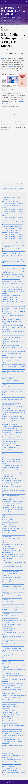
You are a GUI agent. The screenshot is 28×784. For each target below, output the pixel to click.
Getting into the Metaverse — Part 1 (10, 299)
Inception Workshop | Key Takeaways (11, 733)
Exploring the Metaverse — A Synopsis (11, 226)
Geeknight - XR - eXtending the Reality (11, 472)
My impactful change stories (9, 710)
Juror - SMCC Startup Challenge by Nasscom (13, 584)
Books (3, 560)
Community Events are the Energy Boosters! (12, 507)
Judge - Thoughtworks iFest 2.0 (9, 443)
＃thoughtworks (4, 188)
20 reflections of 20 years (8, 622)
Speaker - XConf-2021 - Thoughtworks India (12, 445)
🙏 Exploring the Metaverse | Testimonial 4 (12, 221)
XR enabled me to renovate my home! (11, 469)
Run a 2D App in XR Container (9, 519)
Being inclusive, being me (8, 628)
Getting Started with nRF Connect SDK (11, 697)
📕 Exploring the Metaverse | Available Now (12, 248)
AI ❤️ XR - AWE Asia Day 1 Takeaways (11, 319)
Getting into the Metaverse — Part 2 (10, 297)
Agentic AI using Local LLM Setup (10, 643)
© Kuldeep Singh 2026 (8, 782)
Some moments (6, 657)
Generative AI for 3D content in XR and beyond (13, 351)
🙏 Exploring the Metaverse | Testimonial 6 (12, 219)
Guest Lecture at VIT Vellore (9, 434)
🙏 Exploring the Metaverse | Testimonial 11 (12, 238)
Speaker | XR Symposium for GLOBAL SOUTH (13, 289)
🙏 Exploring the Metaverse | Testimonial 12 (12, 236)
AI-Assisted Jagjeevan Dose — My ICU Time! (13, 646)
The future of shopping (7, 394)
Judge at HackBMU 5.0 (7, 579)
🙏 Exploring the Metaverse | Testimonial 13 (12, 234)
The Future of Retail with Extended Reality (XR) (13, 335)
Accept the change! (6, 749)
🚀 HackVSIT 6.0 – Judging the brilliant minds (13, 501)
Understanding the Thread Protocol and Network (13, 607)
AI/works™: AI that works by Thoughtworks (12, 554)
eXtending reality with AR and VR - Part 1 (12, 476)
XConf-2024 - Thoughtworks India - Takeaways (13, 397)
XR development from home (9, 478)
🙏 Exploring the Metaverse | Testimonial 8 (12, 211)
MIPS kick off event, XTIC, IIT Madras (11, 201)
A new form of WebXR (7, 720)
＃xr (2, 183)
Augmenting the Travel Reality (9, 530)
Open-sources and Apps (8, 548)
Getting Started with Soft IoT (9, 615)
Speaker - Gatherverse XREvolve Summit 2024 (13, 268)
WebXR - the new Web (7, 524)
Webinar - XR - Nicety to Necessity (10, 511)
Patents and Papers (7, 630)
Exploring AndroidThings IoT (9, 761)
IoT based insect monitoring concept (11, 751)
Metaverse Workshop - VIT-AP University (12, 380)
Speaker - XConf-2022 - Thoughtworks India (12, 432)
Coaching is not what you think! (9, 712)
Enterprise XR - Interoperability (9, 526)
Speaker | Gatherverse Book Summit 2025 (12, 287)
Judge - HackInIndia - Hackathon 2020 (11, 595)
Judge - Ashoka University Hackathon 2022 (12, 577)
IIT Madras (10, 66)
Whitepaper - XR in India (8, 90)
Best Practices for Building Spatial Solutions (12, 465)
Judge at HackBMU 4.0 (7, 581)
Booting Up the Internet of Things (10, 618)
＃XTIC (21, 183)
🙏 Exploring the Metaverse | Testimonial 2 (12, 224)
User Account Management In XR (10, 522)
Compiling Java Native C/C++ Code (10, 770)
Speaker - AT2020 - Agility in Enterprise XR (12, 459)
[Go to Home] (2, 1)
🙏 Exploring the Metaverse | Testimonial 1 (12, 228)
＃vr (8, 183)
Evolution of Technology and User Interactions (13, 532)
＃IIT (17, 183)
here (9, 129)
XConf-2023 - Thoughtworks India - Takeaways (13, 418)
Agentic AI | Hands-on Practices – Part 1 (11, 648)
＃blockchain (8, 186)
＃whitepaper (21, 188)
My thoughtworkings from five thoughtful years (13, 702)
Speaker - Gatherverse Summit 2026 (11, 279)
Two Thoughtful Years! (7, 718)
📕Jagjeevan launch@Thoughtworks (11, 345)
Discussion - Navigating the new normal (11, 449)
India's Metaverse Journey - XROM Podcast (12, 301)
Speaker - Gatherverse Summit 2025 (11, 295)
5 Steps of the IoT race (7, 753)
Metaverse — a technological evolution (11, 253)
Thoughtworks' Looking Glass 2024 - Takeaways (13, 306)
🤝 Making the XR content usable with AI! (12, 337)
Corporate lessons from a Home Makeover (12, 509)
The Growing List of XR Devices (10, 517)
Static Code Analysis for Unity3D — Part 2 (12, 729)
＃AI (20, 186)
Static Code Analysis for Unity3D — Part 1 (12, 731)
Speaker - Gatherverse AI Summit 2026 (11, 281)
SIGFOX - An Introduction (8, 766)
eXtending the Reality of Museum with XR (12, 430)
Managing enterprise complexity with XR (12, 441)
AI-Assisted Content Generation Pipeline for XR (13, 369)
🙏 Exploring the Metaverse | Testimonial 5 (12, 203)
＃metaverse (13, 183)
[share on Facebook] (2, 30)
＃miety (3, 186)
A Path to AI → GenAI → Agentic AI (10, 663)
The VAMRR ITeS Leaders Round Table (11, 375)
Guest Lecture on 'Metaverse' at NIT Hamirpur (13, 389)
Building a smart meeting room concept (11, 759)
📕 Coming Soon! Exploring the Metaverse (12, 274)
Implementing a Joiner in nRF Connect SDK (12, 689)
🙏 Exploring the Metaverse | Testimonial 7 (12, 217)
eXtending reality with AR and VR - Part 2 (12, 474)
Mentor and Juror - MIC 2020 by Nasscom (12, 586)
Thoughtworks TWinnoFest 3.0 (9, 424)
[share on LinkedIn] (7, 30)
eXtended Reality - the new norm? (10, 467)
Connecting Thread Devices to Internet (11, 699)
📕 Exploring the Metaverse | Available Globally (13, 251)
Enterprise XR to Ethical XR (9, 447)
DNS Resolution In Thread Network (10, 673)
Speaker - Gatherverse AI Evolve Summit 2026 (13, 276)
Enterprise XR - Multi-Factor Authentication (12, 528)
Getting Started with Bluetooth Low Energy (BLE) (14, 695)
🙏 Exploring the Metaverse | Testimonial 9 (12, 209)
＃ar (5, 183)
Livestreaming (5, 339)
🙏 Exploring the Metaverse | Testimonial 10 (12, 240)
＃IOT (17, 186)
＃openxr (24, 186)
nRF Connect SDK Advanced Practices (11, 687)
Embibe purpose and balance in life (10, 739)
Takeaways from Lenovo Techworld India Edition (13, 364)
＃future (16, 188)
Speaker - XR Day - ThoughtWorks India (12, 480)
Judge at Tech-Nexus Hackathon (10, 386)
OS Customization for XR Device (10, 723)
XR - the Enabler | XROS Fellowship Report (12, 325)
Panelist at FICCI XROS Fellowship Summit (12, 416)
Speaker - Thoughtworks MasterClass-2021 (12, 439)
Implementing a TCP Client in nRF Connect (12, 685)
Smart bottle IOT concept (8, 757)
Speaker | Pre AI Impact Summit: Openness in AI (13, 410)
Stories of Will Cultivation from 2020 (10, 714)
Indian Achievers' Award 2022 (9, 704)
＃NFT (13, 186)
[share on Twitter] (5, 30)
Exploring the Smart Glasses (9, 601)
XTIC (2, 58)
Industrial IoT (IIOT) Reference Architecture (12, 755)
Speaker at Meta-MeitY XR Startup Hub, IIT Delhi (14, 366)
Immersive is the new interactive (10, 303)
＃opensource (11, 188)
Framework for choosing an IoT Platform (11, 764)
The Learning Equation (7, 716)
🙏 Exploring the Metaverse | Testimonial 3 (12, 243)
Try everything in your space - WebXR (11, 437)
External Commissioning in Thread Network (12, 683)
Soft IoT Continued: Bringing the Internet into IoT (13, 609)
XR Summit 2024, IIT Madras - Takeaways (12, 259)
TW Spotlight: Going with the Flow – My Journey (13, 620)
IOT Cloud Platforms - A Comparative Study (12, 768)
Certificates (5, 542)
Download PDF (21, 124)
